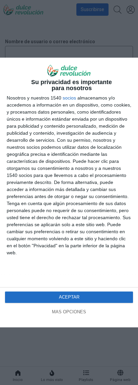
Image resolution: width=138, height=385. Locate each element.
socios (69, 97)
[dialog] (69, 192)
